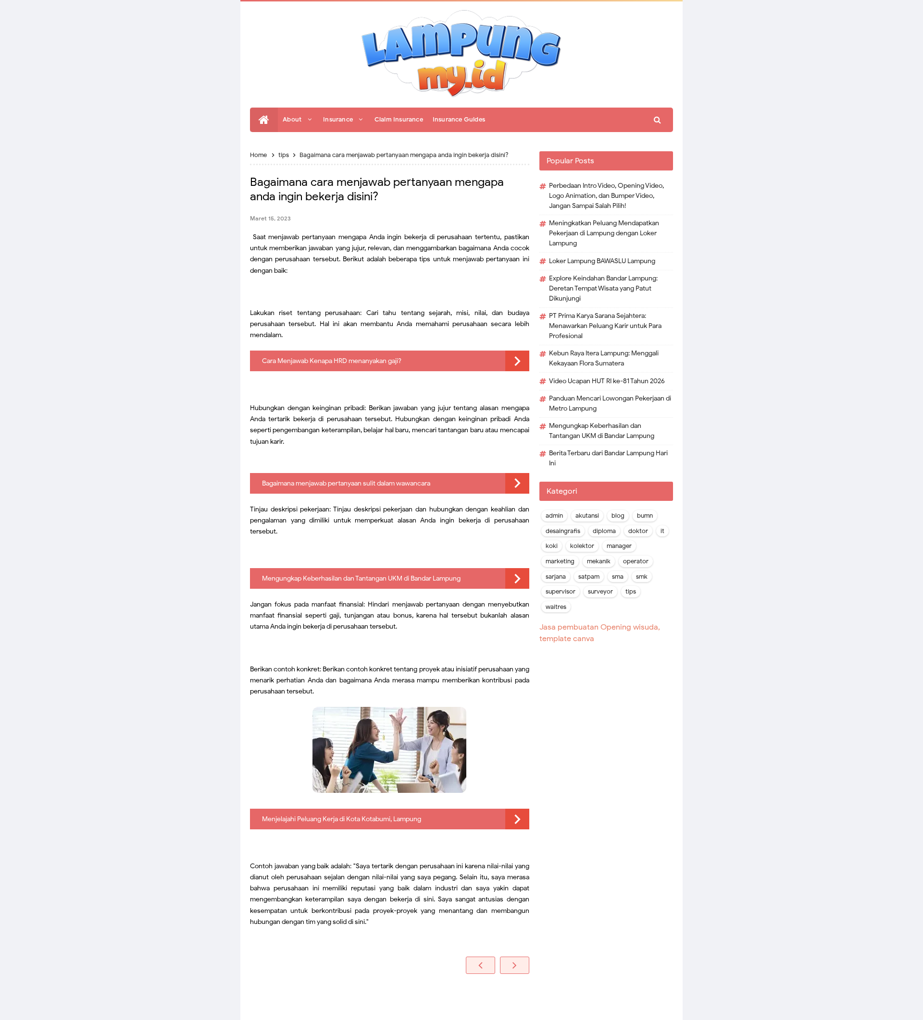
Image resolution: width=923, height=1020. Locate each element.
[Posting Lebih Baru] (480, 965)
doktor (638, 531)
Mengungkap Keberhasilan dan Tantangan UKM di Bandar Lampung (361, 578)
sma (618, 577)
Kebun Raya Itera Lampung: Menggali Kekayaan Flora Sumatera (604, 358)
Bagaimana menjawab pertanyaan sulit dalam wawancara (346, 483)
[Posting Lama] (514, 965)
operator (636, 561)
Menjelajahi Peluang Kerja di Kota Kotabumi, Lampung (341, 819)
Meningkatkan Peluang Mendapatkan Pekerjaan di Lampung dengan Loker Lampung (604, 233)
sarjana (556, 577)
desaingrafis (563, 531)
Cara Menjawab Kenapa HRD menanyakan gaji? (331, 361)
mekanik (599, 561)
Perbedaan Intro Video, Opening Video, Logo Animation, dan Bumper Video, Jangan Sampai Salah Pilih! (606, 196)
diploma (604, 531)
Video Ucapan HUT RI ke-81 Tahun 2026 (607, 381)
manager (619, 546)
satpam (588, 577)
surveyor (600, 591)
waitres (556, 607)
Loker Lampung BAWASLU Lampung (602, 261)
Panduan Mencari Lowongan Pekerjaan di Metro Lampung (610, 403)
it (662, 531)
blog (617, 516)
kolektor (582, 546)
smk (642, 577)
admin (554, 516)
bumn (645, 516)
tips (630, 591)
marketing (560, 561)
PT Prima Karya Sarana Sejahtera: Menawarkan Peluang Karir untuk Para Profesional (605, 326)
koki (552, 546)
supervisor (560, 591)
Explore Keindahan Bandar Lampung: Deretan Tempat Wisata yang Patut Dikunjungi (603, 288)
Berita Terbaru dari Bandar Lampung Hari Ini (608, 458)
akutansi (587, 516)
